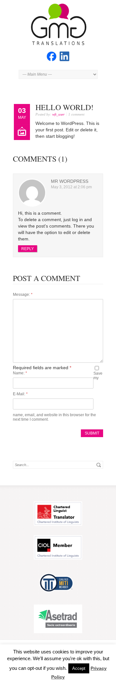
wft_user (58, 114)
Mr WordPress (69, 181)
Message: (23, 294)
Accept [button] (78, 668)
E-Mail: (20, 394)
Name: (20, 373)
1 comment (76, 114)
